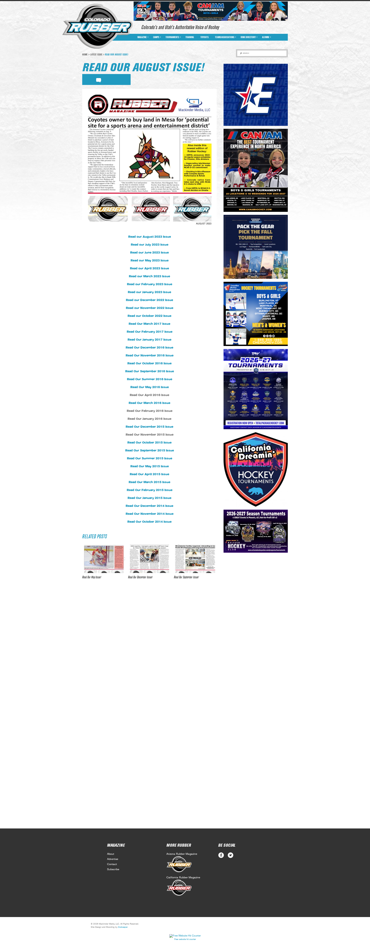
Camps (156, 37)
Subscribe (113, 869)
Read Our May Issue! (91, 577)
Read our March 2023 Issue (149, 276)
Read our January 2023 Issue (149, 292)
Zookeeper (123, 927)
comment (98, 79)
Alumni (265, 37)
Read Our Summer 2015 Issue (149, 458)
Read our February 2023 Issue (149, 284)
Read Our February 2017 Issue (149, 331)
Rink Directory (248, 37)
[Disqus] (149, 646)
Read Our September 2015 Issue (149, 450)
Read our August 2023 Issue (149, 236)
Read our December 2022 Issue (149, 300)
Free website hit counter (185, 939)
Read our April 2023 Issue (149, 268)
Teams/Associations (224, 37)
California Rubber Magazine (183, 877)
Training (189, 37)
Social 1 (230, 855)
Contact (112, 864)
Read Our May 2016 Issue (149, 387)
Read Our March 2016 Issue (149, 403)
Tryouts (204, 37)
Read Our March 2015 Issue (149, 482)
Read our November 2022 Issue (149, 308)
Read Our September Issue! (186, 577)
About (110, 854)
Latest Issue (96, 54)
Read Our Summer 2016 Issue (149, 379)
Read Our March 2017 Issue (149, 323)
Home (85, 54)
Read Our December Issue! (140, 577)
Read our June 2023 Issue (149, 252)
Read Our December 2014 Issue (149, 506)
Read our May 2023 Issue (150, 260)
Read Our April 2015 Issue (149, 474)
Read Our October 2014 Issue (149, 521)
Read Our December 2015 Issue (149, 426)
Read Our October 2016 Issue (149, 363)
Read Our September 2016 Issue (149, 371)
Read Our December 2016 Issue (149, 347)
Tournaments (172, 37)
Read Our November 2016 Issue (149, 355)
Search (246, 53)
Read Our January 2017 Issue (149, 339)
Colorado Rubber (97, 26)
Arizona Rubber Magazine (181, 854)
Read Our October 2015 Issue (149, 442)
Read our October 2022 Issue (149, 316)
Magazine (142, 37)
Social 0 (221, 855)
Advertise (112, 859)
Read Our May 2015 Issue (149, 466)
